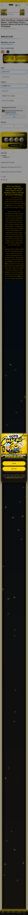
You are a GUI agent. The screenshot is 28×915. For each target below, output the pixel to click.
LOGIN (14, 463)
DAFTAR (14, 468)
